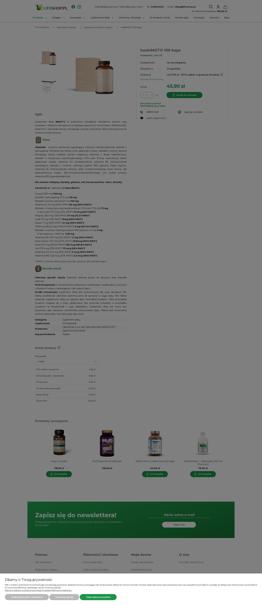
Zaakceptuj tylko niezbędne (27, 597)
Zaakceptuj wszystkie (98, 597)
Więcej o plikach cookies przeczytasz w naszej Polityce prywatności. (38, 590)
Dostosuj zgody (64, 597)
